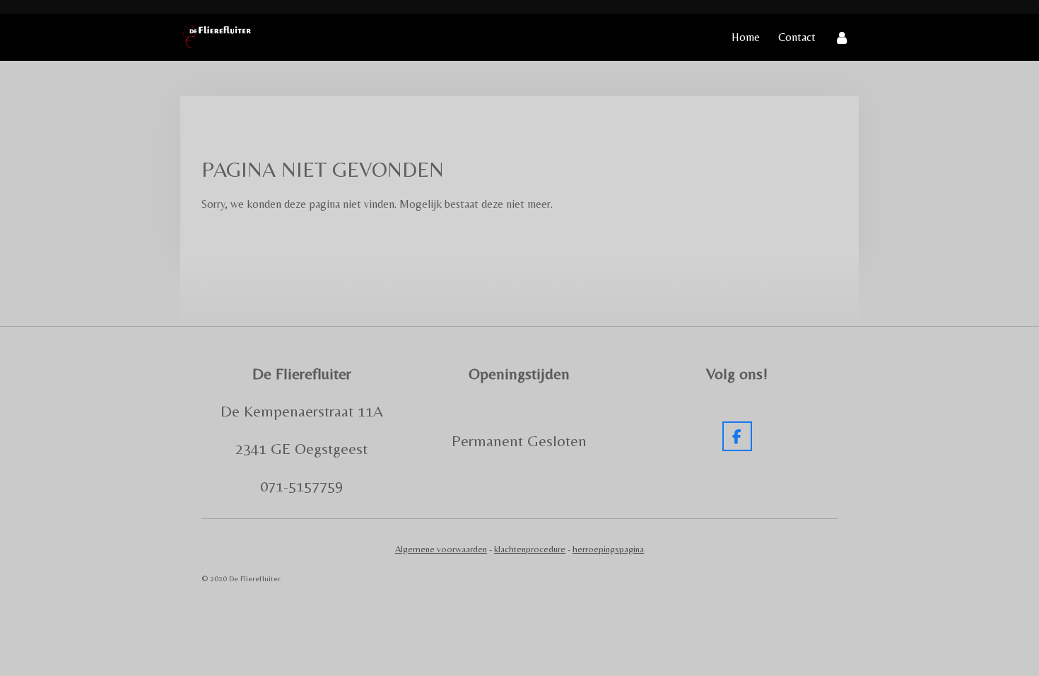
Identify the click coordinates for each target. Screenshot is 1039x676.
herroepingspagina (608, 549)
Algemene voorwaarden (441, 549)
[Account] (842, 37)
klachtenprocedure (529, 549)
